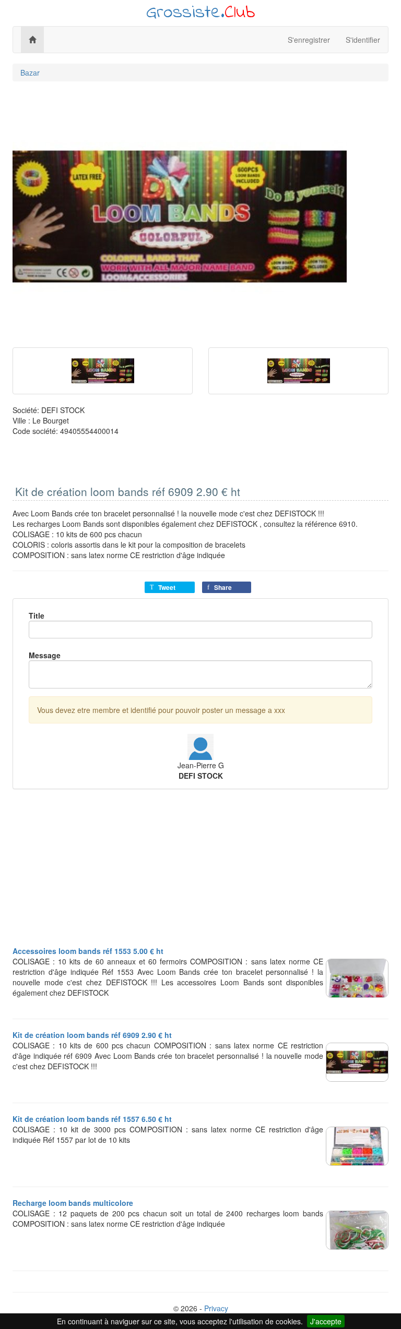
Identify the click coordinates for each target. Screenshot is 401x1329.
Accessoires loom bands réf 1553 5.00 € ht (88, 951)
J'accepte (325, 1321)
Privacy (216, 1308)
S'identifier (363, 39)
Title (36, 615)
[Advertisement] (200, 873)
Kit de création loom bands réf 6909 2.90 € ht (92, 1035)
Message (45, 655)
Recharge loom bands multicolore (73, 1203)
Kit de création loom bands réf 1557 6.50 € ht (92, 1119)
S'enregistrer (309, 39)
